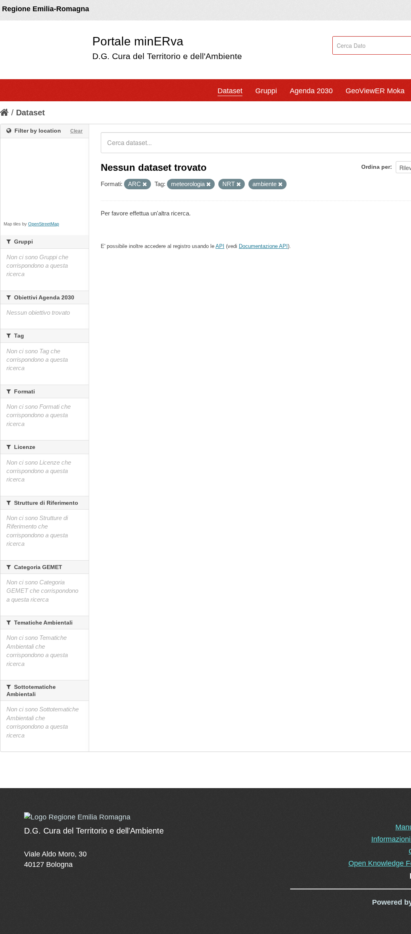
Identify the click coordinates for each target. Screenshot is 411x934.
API (220, 246)
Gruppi (266, 91)
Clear (76, 131)
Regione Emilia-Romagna (45, 9)
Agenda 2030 (311, 91)
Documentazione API (263, 246)
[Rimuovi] (144, 184)
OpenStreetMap (43, 223)
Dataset (230, 91)
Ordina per (375, 167)
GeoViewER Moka (375, 91)
